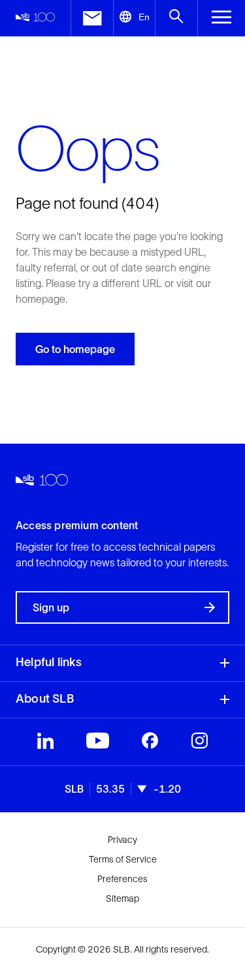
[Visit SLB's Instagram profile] (199, 744)
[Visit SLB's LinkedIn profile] (45, 744)
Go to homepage (75, 349)
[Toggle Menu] (221, 18)
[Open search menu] (176, 18)
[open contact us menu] (92, 18)
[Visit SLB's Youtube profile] (97, 744)
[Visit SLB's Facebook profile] (150, 744)
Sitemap (122, 898)
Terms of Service (123, 859)
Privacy (122, 839)
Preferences (122, 879)
